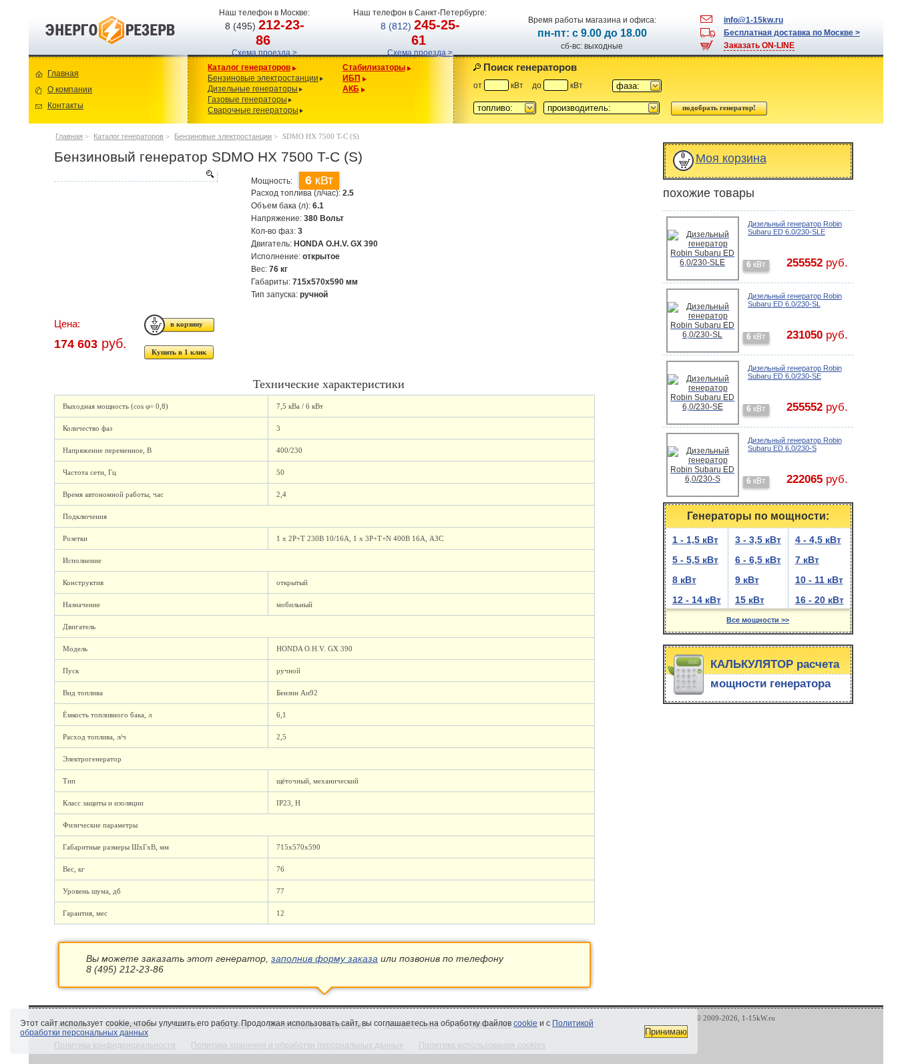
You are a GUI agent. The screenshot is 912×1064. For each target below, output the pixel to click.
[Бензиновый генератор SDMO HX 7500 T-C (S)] (135, 176)
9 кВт (747, 579)
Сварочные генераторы (253, 110)
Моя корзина (731, 158)
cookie (525, 1023)
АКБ (351, 89)
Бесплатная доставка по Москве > (792, 32)
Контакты (65, 105)
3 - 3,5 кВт (758, 539)
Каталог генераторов (249, 67)
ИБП (352, 78)
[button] (637, 85)
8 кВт (684, 579)
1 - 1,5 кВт (695, 539)
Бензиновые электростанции (263, 78)
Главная (63, 73)
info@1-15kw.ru (753, 20)
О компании (69, 89)
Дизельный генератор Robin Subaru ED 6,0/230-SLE (795, 228)
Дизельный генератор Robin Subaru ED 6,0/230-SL (795, 300)
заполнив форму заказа (324, 958)
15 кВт (749, 599)
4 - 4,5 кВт (818, 539)
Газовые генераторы (247, 99)
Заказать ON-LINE (759, 45)
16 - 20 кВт (819, 599)
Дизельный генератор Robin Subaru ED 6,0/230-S (795, 444)
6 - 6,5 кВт (758, 559)
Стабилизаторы (374, 67)
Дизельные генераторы (253, 89)
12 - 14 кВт (696, 599)
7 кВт (807, 559)
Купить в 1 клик (179, 352)
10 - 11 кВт (819, 579)
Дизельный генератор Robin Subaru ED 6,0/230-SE (795, 372)
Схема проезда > (264, 52)
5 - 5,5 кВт (695, 559)
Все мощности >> (757, 620)
